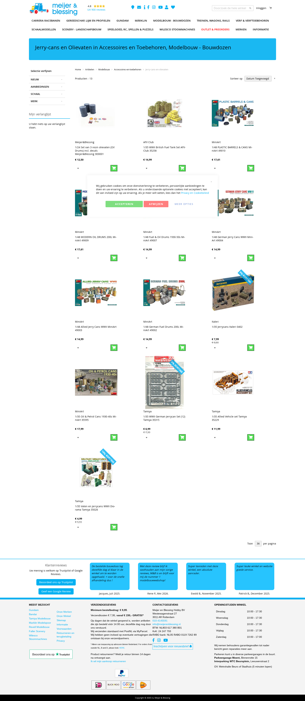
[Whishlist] (173, 7)
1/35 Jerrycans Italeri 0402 (227, 326)
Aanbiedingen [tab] (40, 86)
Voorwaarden (64, 628)
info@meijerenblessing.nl (166, 624)
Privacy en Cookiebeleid (195, 193)
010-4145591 (160, 620)
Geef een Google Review (56, 591)
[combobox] (232, 8)
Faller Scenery (37, 631)
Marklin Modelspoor (40, 622)
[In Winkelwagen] (113, 168)
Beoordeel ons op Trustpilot (56, 582)
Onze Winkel (64, 616)
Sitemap (61, 620)
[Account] (167, 7)
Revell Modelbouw (39, 627)
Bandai (33, 614)
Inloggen (261, 8)
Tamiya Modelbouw (39, 618)
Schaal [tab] (35, 94)
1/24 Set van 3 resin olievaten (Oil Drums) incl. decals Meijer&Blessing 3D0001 (95, 151)
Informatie (62, 624)
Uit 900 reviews (96, 9)
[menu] (152, 25)
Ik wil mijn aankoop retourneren (108, 661)
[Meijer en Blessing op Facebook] (148, 7)
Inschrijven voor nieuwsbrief (171, 646)
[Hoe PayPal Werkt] (121, 676)
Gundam (34, 610)
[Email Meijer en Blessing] (139, 7)
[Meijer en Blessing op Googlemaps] (133, 7)
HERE (121, 648)
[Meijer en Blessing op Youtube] (160, 7)
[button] (78, 168)
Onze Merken (64, 611)
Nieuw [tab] (35, 79)
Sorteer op (236, 78)
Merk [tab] (34, 101)
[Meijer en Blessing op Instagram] (154, 7)
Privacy (61, 640)
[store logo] (53, 9)
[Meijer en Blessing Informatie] (144, 7)
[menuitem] (46, 20)
